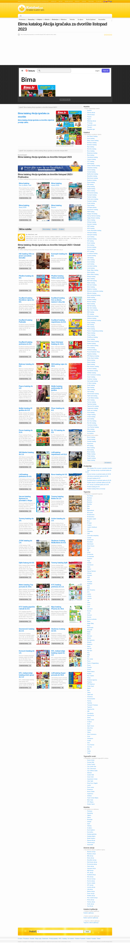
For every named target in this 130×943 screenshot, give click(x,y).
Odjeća (39, 19)
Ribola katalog (91, 360)
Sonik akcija (90, 904)
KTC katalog (90, 251)
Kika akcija (90, 876)
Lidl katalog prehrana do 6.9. (25, 475)
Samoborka (90, 713)
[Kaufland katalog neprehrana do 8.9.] (58, 334)
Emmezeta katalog (92, 193)
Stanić (89, 717)
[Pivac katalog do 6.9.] (58, 422)
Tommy (89, 701)
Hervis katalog (91, 220)
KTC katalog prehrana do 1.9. (57, 586)
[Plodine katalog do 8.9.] (25, 290)
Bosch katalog (91, 437)
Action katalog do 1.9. (58, 520)
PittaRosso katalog (92, 337)
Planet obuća (90, 671)
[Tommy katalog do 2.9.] (25, 532)
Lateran (89, 596)
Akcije (60, 1)
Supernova (90, 793)
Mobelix (89, 642)
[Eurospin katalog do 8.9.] (58, 268)
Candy (89, 751)
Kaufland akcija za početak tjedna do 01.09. (99, 480)
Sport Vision (90, 726)
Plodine (89, 673)
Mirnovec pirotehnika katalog (95, 291)
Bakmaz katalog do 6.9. (26, 365)
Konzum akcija (91, 879)
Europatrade (90, 556)
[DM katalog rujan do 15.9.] (58, 378)
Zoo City (89, 747)
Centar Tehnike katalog (93, 165)
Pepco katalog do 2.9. (26, 387)
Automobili (90, 844)
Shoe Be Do (90, 715)
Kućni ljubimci (91, 19)
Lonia (88, 613)
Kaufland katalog (91, 239)
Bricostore (90, 512)
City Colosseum (91, 768)
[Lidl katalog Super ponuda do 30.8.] (58, 687)
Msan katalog (91, 452)
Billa (88, 506)
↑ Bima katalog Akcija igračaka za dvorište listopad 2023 (99, 941)
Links (88, 602)
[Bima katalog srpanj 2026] (58, 197)
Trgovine (91, 1)
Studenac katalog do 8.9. (58, 630)
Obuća (47, 19)
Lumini (89, 785)
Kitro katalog (90, 245)
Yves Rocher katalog (93, 427)
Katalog (64, 938)
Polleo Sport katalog (92, 358)
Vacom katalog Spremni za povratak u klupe (25, 498)
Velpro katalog (91, 460)
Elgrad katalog (91, 188)
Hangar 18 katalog (92, 213)
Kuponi (84, 1)
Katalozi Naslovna (21, 16)
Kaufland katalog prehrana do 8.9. (25, 343)
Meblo (89, 632)
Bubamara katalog (92, 153)
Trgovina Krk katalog (93, 406)
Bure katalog (90, 155)
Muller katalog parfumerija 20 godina (56, 388)
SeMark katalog (91, 372)
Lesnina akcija (91, 887)
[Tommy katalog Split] (58, 576)
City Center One (91, 766)
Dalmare (89, 772)
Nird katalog (90, 449)
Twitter (98, 938)
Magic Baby (90, 623)
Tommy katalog (91, 402)
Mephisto (89, 644)
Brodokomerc (91, 514)
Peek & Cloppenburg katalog (95, 331)
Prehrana (22, 19)
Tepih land (90, 694)
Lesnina (89, 598)
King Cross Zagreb (92, 783)
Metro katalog (91, 287)
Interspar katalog (91, 232)
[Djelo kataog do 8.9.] (25, 576)
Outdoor (64, 19)
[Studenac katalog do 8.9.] (58, 643)
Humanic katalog (91, 224)
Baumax (89, 500)
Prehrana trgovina (92, 680)
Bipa (88, 508)
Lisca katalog (91, 262)
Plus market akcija (92, 897)
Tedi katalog (90, 391)
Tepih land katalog (92, 395)
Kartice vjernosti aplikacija (91, 917)
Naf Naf (89, 648)
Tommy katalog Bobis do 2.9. (57, 497)
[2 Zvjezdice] (106, 34)
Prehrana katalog (92, 349)
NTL (88, 657)
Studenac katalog (92, 379)
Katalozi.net (32, 234)
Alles (88, 749)
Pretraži (32, 931)
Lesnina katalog (91, 255)
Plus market (90, 675)
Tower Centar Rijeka (92, 798)
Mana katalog (91, 272)
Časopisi (89, 127)
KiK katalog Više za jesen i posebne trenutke (26, 256)
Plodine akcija (91, 895)
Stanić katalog (91, 377)
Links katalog (91, 259)
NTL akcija (90, 872)
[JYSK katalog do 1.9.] (25, 554)
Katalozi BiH (111, 1)
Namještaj (31, 19)
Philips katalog (91, 454)
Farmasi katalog (91, 197)
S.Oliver (89, 721)
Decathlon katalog (92, 176)
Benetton (89, 502)
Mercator (89, 636)
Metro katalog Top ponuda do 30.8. (26, 586)
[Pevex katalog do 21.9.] (25, 444)
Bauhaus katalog (91, 142)
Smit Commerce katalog (93, 375)
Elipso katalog (91, 190)
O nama (20, 938)
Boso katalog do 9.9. (59, 474)
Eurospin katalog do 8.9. (59, 255)
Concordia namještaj (92, 535)
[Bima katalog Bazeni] (58, 219)
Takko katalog (91, 389)
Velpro (89, 732)
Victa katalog (90, 412)
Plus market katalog (92, 345)
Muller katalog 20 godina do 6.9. (25, 409)
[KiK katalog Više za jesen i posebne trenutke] (25, 268)
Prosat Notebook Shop (93, 352)
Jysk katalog (90, 236)
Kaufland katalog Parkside (25, 321)
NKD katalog (90, 312)
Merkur (89, 638)
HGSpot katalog (91, 222)
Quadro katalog (91, 458)
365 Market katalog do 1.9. (26, 453)
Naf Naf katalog (91, 306)
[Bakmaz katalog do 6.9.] (25, 378)
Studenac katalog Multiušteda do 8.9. (58, 542)
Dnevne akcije (91, 112)
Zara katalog (90, 418)
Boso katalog (90, 151)
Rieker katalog (91, 362)
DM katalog (90, 184)
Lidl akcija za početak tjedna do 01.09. (97, 476)
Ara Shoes (90, 496)
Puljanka (89, 682)
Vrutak (89, 740)
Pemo (88, 661)
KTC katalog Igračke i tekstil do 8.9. (27, 608)
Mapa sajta (38, 938)
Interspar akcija (91, 868)
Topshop (89, 703)
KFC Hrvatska (91, 590)
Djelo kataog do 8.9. (26, 563)
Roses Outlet (90, 791)
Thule (88, 753)
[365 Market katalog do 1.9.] (25, 466)
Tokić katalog (91, 400)
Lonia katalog (91, 268)
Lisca (88, 604)
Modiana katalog (91, 299)
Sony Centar (90, 719)
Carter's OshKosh (92, 527)
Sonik (88, 724)
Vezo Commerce (91, 734)
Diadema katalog (91, 180)
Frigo (88, 560)
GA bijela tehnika (92, 207)
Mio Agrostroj (90, 640)
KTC (88, 592)
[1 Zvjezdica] (105, 34)
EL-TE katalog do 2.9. (58, 431)
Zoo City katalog (91, 421)
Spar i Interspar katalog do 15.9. (57, 343)
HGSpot (89, 573)
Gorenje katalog (91, 441)
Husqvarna (90, 443)
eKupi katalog (91, 186)
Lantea (89, 594)
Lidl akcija (90, 889)
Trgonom (89, 707)
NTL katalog (90, 314)
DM (88, 550)
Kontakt (32, 938)
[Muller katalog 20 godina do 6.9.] (25, 422)
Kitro (88, 588)
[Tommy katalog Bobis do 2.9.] (58, 510)
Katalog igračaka (91, 834)
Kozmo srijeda (91, 883)
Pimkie (89, 669)
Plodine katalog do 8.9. (26, 277)
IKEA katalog (90, 228)
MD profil (89, 629)
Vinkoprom (90, 738)
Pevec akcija (90, 893)
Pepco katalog (91, 333)
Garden (89, 562)
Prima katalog (91, 347)
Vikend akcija (91, 842)
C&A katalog (90, 163)
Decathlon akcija (91, 860)
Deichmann (90, 544)
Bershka (89, 504)
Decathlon (90, 542)
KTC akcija (90, 885)
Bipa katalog (90, 146)
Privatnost (26, 938)
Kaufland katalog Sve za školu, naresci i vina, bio (58, 300)
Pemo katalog (91, 329)
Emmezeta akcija (92, 864)
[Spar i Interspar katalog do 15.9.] (58, 356)
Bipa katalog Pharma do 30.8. (57, 608)
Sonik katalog (91, 385)
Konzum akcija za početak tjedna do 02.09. (99, 474)
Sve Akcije (90, 906)
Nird (88, 652)
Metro (88, 634)
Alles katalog (90, 429)
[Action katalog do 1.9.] (58, 532)
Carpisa (89, 525)
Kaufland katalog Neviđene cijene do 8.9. (26, 300)
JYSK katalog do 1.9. (25, 542)
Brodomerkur (90, 516)
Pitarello (89, 667)
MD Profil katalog (92, 280)
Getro (88, 567)
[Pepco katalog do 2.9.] (25, 400)
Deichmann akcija (92, 862)
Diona (88, 548)
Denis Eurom (90, 546)
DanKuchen (90, 539)
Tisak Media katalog (92, 398)
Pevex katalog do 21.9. (26, 431)
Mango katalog (91, 276)
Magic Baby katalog (92, 270)
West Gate (90, 800)
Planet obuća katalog (93, 341)
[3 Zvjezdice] (108, 34)
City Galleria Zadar (92, 770)
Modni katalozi (91, 838)
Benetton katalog (92, 144)
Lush (88, 606)
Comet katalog (91, 170)
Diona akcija (90, 858)
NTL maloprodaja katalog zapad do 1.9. (58, 653)
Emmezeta (90, 554)
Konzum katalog (91, 247)
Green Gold (90, 777)
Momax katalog (91, 301)
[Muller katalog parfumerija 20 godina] (58, 400)
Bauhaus (89, 498)
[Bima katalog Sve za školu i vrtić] (25, 197)
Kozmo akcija (91, 881)
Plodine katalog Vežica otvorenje (57, 277)
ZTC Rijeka (90, 802)
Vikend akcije (69, 1)
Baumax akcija (91, 851)
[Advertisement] (65, 50)
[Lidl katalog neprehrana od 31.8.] (58, 466)
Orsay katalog (91, 322)
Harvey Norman (91, 571)
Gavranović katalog (92, 209)
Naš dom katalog (92, 308)
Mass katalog (91, 278)
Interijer (89, 821)
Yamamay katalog (92, 425)
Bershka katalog (91, 149)
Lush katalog (90, 264)
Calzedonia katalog (92, 157)
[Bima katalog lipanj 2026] (25, 219)
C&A (88, 533)
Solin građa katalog (92, 381)
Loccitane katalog (92, 266)
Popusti (77, 1)
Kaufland (89, 583)
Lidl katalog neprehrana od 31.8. (59, 453)
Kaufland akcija (91, 874)
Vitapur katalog (91, 414)
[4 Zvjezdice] (109, 34)
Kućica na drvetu (92, 619)
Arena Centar (90, 760)
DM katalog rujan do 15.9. (59, 365)
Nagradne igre (91, 129)
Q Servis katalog (91, 368)
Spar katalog (90, 387)
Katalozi (53, 1)
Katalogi (106, 1)
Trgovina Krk (90, 709)
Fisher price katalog (92, 199)
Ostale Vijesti (91, 804)
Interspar (89, 581)
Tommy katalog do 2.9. (26, 520)
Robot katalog (91, 364)
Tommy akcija (91, 902)
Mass (88, 625)
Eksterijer (55, 19)
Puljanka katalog (91, 354)
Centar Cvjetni (91, 764)
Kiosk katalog (91, 243)
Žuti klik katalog (91, 423)
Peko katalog (90, 326)
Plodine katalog (91, 343)
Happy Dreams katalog (93, 218)
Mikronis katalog (91, 293)
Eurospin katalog (91, 195)
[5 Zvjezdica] (111, 34)
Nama (88, 646)
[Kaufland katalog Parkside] (25, 334)
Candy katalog (91, 439)
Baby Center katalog (92, 140)
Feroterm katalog (92, 201)
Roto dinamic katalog (93, 366)
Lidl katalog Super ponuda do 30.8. (58, 674)
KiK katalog (90, 241)
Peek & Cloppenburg (92, 663)
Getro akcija (90, 866)
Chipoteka (90, 531)
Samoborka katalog (92, 370)
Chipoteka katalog (92, 167)
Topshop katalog (91, 404)
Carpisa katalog (91, 159)
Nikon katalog (91, 447)
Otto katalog (90, 324)
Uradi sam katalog (92, 410)
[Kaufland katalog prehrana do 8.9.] (25, 356)
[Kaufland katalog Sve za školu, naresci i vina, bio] (58, 312)
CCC (88, 529)
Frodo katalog (91, 203)
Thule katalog (91, 456)
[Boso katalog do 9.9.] (58, 488)
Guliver (89, 569)
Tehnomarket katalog (93, 393)
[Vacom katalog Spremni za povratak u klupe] (25, 510)
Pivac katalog (91, 339)
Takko (89, 692)
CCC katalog (90, 161)
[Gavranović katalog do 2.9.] (25, 643)
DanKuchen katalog (92, 174)
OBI (88, 711)
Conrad (89, 537)
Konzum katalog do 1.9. (26, 652)
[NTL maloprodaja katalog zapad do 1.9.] (58, 665)
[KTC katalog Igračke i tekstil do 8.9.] (25, 621)
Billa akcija (90, 856)
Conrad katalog (91, 172)
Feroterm (89, 558)
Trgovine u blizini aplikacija (91, 922)
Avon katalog (90, 138)
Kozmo (89, 611)
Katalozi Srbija (108, 1)
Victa (88, 736)
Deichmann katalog (92, 178)
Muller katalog (91, 297)
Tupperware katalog (92, 408)
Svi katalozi (90, 433)
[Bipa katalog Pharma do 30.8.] (58, 621)
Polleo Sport (90, 686)
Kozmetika (101, 19)
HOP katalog (90, 226)
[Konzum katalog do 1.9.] (25, 665)
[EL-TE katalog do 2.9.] (58, 444)
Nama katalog (91, 303)
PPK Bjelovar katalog (93, 356)
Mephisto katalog (92, 289)
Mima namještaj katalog (93, 295)
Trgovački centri (91, 125)
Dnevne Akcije (91, 840)
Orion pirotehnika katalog (94, 320)
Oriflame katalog (91, 318)
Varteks (89, 730)
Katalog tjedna (91, 431)
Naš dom (89, 650)
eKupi (88, 552)
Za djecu (80, 19)
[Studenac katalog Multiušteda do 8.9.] (58, 554)
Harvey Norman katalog (93, 216)
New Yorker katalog (92, 310)
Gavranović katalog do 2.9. (26, 630)
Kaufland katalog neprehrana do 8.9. (58, 321)
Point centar (90, 787)
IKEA (88, 579)
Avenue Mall (90, 762)
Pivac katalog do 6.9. (57, 409)
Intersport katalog (92, 234)
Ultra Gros (90, 728)
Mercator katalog (91, 285)
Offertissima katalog (92, 316)
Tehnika (72, 19)
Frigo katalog (90, 205)
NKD (88, 655)
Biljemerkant (90, 510)
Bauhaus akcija (91, 853)
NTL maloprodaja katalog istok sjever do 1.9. (26, 675)
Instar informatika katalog (94, 230)
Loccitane (90, 608)
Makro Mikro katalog (92, 274)
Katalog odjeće (91, 836)
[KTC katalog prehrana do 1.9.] (58, 599)
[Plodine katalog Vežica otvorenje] (58, 290)
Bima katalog (65, 99)
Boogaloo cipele (91, 519)
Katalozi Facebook (80, 938)
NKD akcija (90, 870)
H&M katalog (90, 211)
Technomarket (91, 698)
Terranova (90, 696)
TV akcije (98, 1)
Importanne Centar (92, 779)
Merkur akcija (91, 891)
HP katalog (90, 445)
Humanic (89, 575)
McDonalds (90, 627)
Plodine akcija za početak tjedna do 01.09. (99, 482)
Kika (88, 585)
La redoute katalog (92, 253)
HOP (88, 577)
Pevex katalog (91, 335)
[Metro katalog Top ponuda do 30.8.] (25, 599)
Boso (88, 521)
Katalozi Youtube (91, 938)
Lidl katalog (90, 257)
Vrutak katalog (91, 416)
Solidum (89, 795)
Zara (88, 742)
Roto (88, 690)
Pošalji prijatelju (53, 938)
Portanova (90, 789)
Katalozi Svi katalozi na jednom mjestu (31, 8)
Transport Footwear (92, 705)
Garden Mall (90, 775)
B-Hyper (89, 523)
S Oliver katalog (91, 383)
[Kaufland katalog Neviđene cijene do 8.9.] (25, 312)
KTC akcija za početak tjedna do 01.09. (98, 484)
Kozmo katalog (91, 249)
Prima (88, 678)
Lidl (88, 600)
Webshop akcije (91, 121)
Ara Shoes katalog (92, 136)
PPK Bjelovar (91, 684)
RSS (60, 938)
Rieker (89, 688)
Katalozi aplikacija (89, 913)
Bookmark (45, 938)
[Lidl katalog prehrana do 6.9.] (25, 488)
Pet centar (90, 659)
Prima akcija (90, 899)
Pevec (89, 665)
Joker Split (90, 781)
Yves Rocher (90, 744)
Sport (88, 823)
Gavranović (90, 565)
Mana (88, 621)
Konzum (89, 615)
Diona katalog (91, 182)
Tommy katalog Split (59, 563)
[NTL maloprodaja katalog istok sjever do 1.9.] (25, 687)
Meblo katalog (91, 282)
